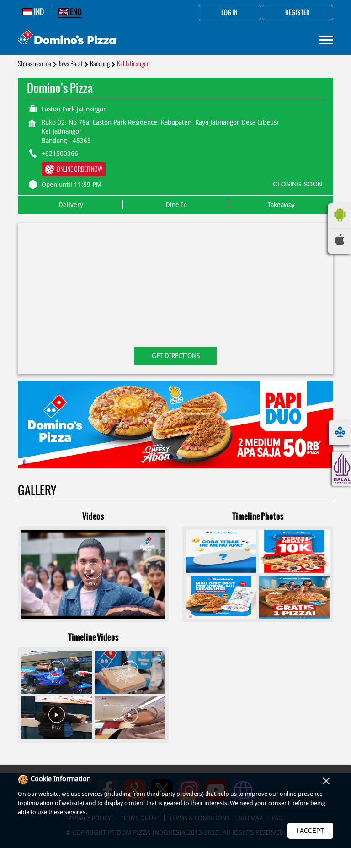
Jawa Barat (70, 64)
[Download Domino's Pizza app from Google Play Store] (339, 224)
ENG (75, 11)
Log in (229, 12)
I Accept (310, 830)
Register (297, 12)
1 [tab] (171, 457)
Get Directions (176, 355)
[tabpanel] (175, 424)
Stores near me (34, 64)
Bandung (100, 64)
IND (38, 11)
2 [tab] (180, 457)
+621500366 (60, 153)
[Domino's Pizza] (67, 38)
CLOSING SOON (297, 184)
